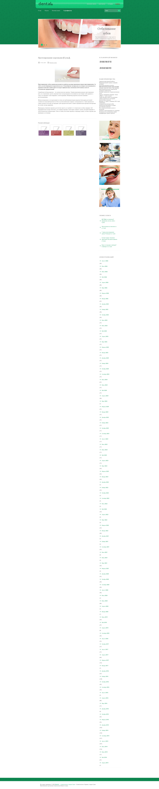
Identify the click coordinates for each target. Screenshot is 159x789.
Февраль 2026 (105, 293)
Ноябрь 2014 (105, 730)
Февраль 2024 (105, 406)
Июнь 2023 (104, 450)
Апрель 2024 (105, 396)
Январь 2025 (105, 352)
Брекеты (107, 28)
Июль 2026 (104, 266)
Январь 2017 (105, 665)
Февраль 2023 (105, 471)
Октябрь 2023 (105, 428)
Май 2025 (104, 331)
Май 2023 (104, 455)
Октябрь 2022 (105, 493)
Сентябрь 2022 (105, 498)
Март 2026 (104, 288)
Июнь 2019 (104, 617)
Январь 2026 (105, 298)
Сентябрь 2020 (105, 584)
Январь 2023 (105, 476)
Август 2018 (105, 638)
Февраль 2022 (105, 525)
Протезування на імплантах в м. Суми (109, 227)
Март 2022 (104, 520)
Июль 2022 (104, 503)
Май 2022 (104, 509)
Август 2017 (105, 649)
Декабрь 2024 (105, 358)
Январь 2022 (105, 530)
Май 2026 (104, 277)
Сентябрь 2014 (105, 736)
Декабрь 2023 (105, 417)
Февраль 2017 (105, 660)
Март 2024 (104, 401)
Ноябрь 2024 (105, 363)
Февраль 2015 (105, 719)
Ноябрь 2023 (105, 423)
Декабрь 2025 (105, 304)
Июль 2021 (104, 552)
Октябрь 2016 (105, 682)
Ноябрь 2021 (105, 541)
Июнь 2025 (104, 325)
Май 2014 (104, 757)
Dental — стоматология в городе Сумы (65, 784)
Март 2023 (104, 466)
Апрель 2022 (105, 514)
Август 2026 (105, 261)
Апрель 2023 (105, 460)
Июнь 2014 (104, 752)
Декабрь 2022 (105, 482)
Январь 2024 (105, 412)
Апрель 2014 (105, 763)
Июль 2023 (104, 444)
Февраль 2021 (105, 568)
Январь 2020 (105, 611)
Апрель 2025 (105, 336)
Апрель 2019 (105, 628)
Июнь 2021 (104, 557)
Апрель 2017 (105, 655)
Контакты (102, 4)
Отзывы (110, 4)
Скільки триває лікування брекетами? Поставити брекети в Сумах (109, 239)
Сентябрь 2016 (105, 687)
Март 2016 (104, 703)
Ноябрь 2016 (105, 676)
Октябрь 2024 (105, 369)
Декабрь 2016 (105, 671)
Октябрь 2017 (105, 644)
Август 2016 (105, 692)
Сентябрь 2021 (105, 547)
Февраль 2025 (105, 347)
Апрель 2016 (105, 698)
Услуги (47, 10)
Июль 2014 (104, 746)
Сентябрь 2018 (105, 633)
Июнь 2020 (104, 601)
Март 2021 (104, 563)
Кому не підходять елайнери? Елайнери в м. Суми (109, 245)
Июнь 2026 (104, 271)
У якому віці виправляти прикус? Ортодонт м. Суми (108, 232)
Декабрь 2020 (105, 574)
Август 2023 (105, 439)
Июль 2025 (104, 320)
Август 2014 (105, 741)
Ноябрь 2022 (105, 487)
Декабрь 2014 (105, 725)
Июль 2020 (104, 595)
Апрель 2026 (105, 282)
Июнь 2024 (104, 385)
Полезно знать (91, 4)
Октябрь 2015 (105, 714)
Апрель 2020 (105, 606)
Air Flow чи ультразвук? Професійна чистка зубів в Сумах (108, 220)
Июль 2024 (104, 379)
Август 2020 (105, 590)
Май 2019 (104, 622)
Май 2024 (104, 390)
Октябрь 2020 (105, 579)
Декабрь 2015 (105, 709)
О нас (39, 10)
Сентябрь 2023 (105, 433)
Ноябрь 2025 (105, 309)
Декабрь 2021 (105, 536)
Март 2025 (104, 342)
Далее (106, 46)
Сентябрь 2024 (105, 374)
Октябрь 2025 (105, 315)
